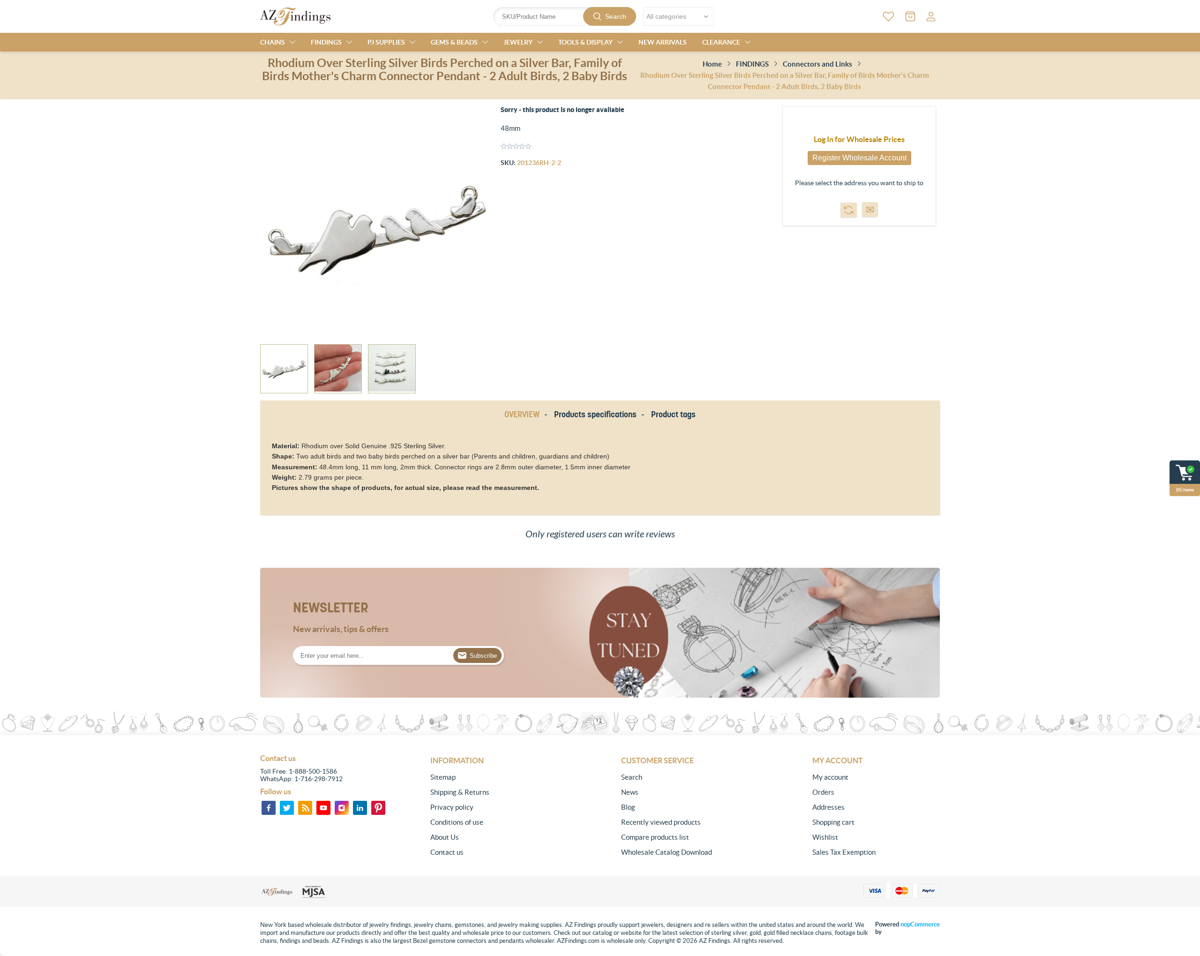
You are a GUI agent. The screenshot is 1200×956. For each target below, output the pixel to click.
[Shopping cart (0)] (910, 16)
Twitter (287, 808)
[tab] (524, 414)
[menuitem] (494, 777)
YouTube (323, 808)
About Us (444, 837)
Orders (823, 792)
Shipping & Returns (459, 792)
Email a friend (870, 209)
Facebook (269, 808)
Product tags (673, 414)
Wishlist (825, 837)
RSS (305, 808)
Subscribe (483, 655)
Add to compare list (848, 210)
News (629, 792)
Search (615, 16)
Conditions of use (456, 822)
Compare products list (655, 837)
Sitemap (443, 777)
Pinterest (378, 808)
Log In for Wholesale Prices (859, 139)
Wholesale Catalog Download (666, 852)
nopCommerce (920, 924)
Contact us (447, 852)
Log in (931, 16)
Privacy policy (451, 807)
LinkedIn (360, 808)
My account (830, 777)
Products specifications (595, 414)
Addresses (828, 807)
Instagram (342, 808)
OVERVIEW (522, 414)
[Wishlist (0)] (888, 16)
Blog (628, 807)
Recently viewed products (661, 822)
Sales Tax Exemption (844, 852)
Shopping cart (833, 822)
